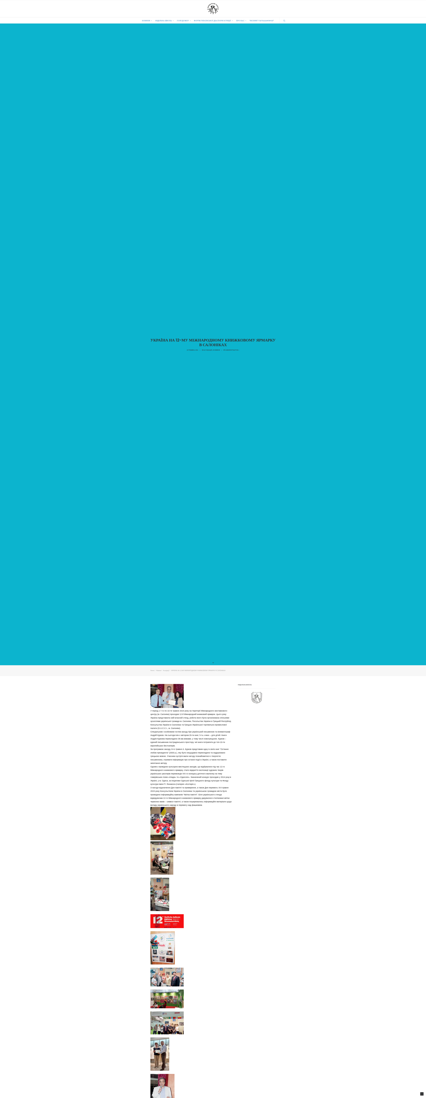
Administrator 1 (232, 350)
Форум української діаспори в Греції (212, 21)
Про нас (240, 21)
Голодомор (183, 21)
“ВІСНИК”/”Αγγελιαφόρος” (261, 21)
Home (152, 670)
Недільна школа (163, 21)
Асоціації (208, 350)
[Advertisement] (254, 723)
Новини (146, 21)
